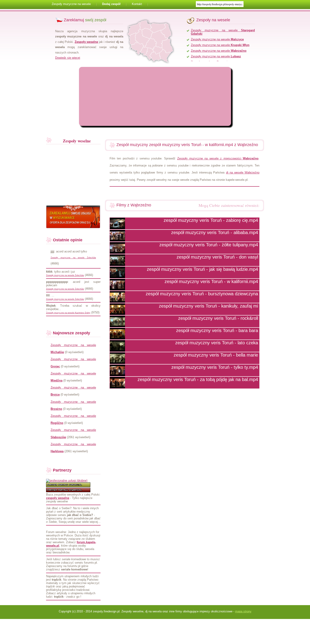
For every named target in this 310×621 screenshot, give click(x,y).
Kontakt (137, 4)
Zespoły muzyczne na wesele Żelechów (73, 258)
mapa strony (243, 611)
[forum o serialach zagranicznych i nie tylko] (68, 486)
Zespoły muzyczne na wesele (71, 4)
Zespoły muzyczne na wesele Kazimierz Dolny (68, 313)
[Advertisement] (119, 96)
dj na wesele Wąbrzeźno (242, 172)
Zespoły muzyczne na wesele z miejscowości (217, 158)
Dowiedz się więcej (67, 57)
